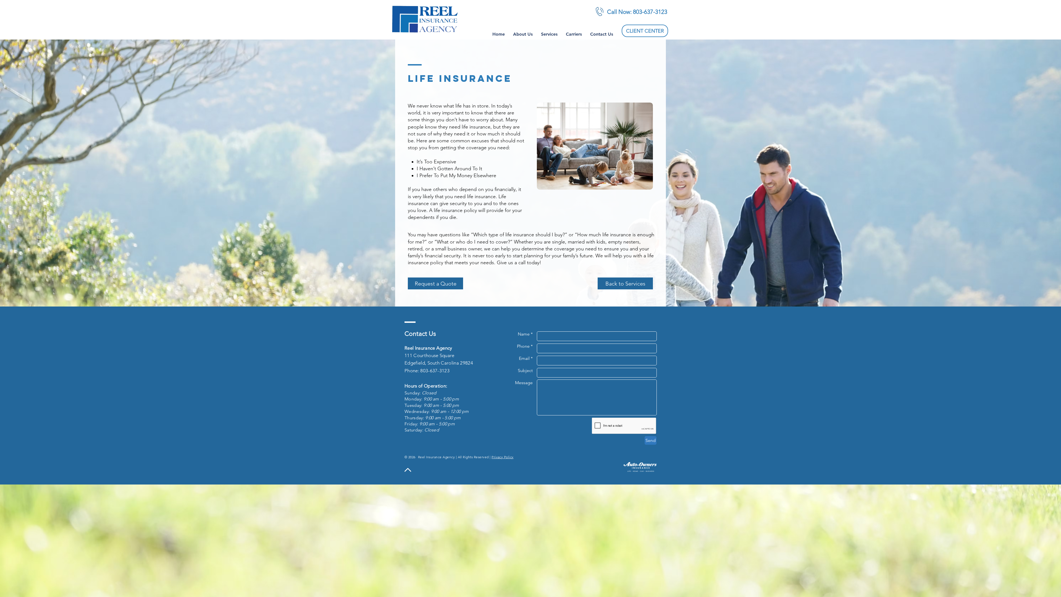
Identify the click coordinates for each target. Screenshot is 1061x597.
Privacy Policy (503, 457)
